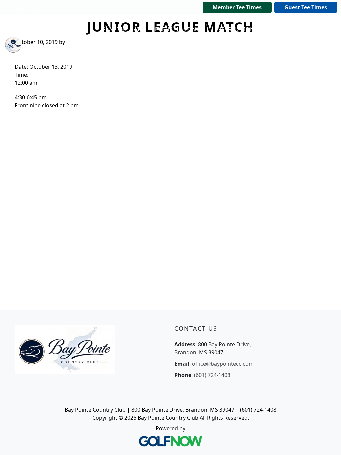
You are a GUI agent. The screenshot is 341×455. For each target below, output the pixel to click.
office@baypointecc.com (223, 363)
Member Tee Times (237, 7)
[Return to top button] (328, 442)
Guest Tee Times (305, 7)
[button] (123, 30)
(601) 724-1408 (212, 375)
